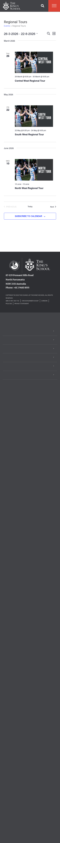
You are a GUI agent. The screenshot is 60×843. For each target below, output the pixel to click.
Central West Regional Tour (30, 80)
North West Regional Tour (29, 188)
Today (30, 206)
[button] (42, 6)
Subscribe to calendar (28, 216)
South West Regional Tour (29, 134)
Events (7, 26)
